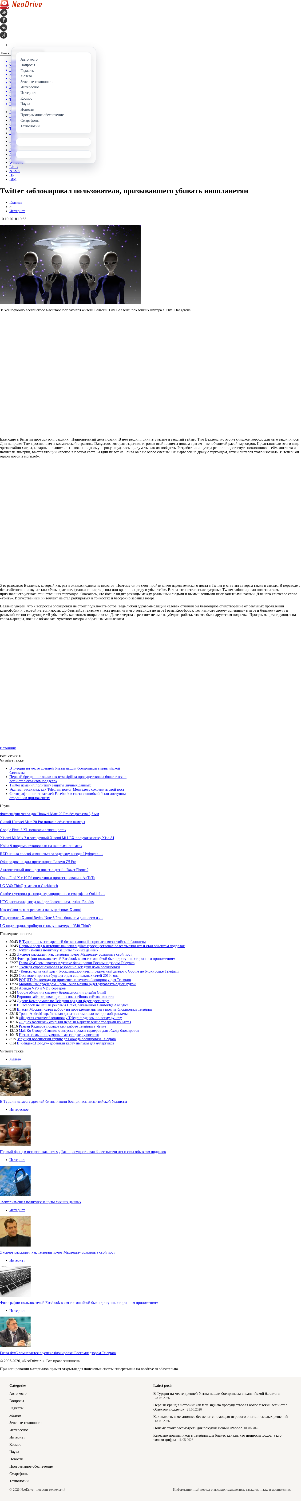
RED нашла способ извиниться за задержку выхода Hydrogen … (51, 854)
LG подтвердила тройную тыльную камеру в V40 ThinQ (45, 926)
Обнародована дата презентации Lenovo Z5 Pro (38, 862)
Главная (15, 202)
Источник (8, 748)
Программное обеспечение (31, 1466)
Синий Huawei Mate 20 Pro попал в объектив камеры (42, 822)
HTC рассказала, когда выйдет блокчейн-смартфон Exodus (47, 902)
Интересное (18, 1109)
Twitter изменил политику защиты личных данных (50, 785)
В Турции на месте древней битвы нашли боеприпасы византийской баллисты (82, 942)
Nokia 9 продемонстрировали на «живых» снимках (41, 846)
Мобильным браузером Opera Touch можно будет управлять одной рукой (77, 984)
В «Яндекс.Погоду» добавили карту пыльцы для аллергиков (65, 1043)
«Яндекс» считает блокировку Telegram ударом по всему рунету (70, 1018)
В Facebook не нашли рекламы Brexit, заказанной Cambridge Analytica (72, 1005)
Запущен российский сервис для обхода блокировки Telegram (66, 1039)
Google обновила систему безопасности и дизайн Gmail (61, 992)
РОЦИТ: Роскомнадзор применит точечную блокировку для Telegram (75, 980)
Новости (16, 1459)
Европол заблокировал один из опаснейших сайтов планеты (65, 997)
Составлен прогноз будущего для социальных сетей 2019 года (69, 975)
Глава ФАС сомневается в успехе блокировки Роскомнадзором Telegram (77, 963)
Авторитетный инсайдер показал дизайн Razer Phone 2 (44, 870)
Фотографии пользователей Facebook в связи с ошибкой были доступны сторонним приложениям (96, 959)
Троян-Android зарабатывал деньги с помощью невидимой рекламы (73, 1014)
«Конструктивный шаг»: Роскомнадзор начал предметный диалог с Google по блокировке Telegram (98, 971)
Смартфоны (18, 1474)
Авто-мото (18, 1393)
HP (11, 175)
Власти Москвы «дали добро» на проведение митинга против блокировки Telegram (84, 1009)
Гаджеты (16, 1408)
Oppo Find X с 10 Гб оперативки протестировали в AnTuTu (47, 878)
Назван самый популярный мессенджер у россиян (59, 1035)
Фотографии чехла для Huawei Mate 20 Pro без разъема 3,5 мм (49, 814)
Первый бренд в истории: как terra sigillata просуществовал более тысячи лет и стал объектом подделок (102, 946)
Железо (15, 1059)
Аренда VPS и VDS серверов (42, 988)
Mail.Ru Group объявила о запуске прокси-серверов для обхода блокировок (79, 1030)
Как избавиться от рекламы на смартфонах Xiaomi (40, 910)
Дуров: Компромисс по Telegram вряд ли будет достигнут (63, 1001)
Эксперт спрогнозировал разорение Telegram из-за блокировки (69, 967)
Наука (14, 1452)
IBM (12, 179)
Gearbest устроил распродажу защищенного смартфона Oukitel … (52, 894)
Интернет (17, 211)
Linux (13, 167)
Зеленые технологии (26, 1423)
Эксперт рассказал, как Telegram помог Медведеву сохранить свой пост (66, 789)
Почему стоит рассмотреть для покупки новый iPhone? (197, 1428)
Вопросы (16, 1401)
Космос (15, 1444)
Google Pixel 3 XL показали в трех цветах (33, 830)
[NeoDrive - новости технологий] (21, 8)
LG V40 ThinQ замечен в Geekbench (29, 886)
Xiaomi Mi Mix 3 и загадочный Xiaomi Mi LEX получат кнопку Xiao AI (57, 838)
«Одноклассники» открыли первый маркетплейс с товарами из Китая (75, 1022)
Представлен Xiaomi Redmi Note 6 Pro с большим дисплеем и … (51, 918)
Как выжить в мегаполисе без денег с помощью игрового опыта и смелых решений (220, 1417)
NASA (14, 171)
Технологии (19, 1481)
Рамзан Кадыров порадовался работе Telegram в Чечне (62, 1026)
